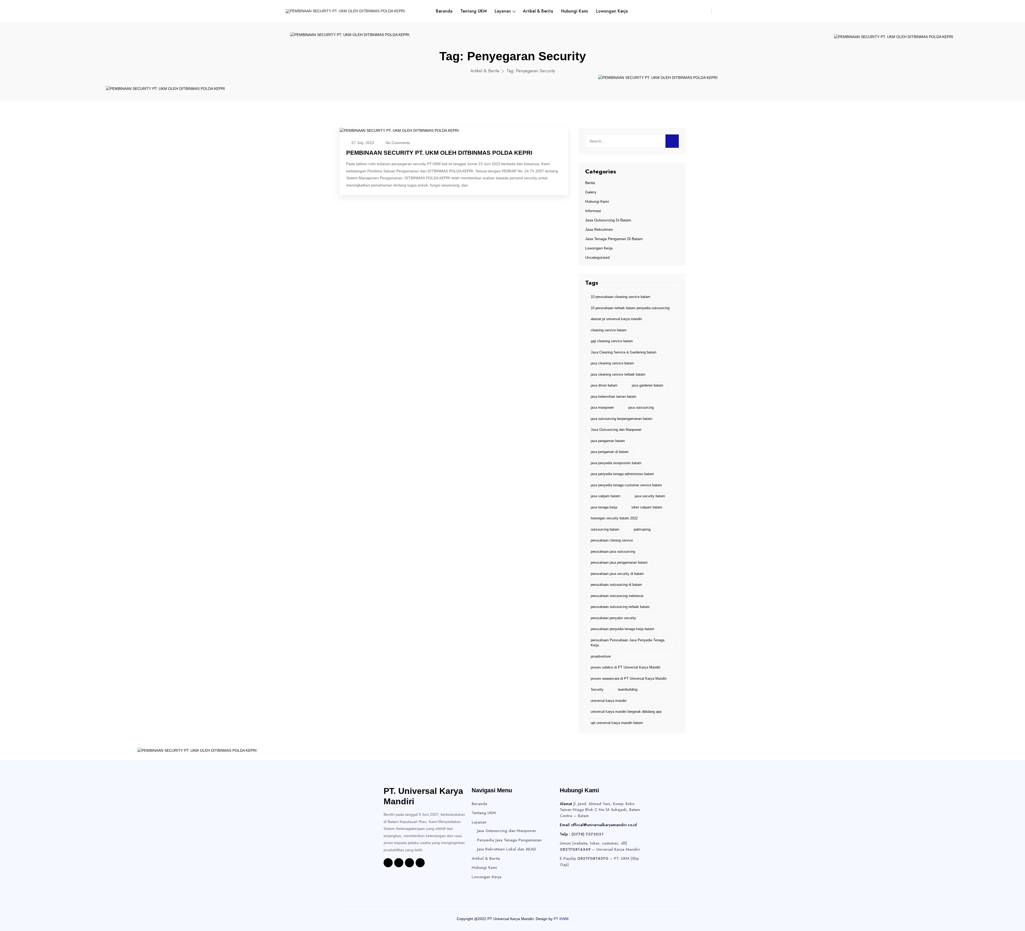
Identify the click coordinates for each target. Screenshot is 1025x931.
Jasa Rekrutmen (599, 229)
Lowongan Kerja (612, 11)
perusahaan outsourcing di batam (616, 585)
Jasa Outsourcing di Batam (608, 220)
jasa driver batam (604, 385)
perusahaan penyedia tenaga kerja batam (622, 629)
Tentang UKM (473, 11)
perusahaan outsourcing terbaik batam (620, 607)
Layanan (503, 11)
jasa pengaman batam (608, 441)
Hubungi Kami (574, 11)
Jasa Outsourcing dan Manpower (616, 430)
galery (590, 192)
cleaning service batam (608, 330)
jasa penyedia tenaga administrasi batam (622, 474)
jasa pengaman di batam (610, 452)
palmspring (642, 529)
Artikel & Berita (538, 11)
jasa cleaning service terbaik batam (618, 374)
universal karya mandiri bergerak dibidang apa (626, 712)
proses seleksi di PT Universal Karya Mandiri (625, 667)
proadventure (601, 656)
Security (597, 689)
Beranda (444, 11)
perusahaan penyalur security (613, 618)
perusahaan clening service (612, 540)
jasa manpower (602, 407)
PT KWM (561, 919)
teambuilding (627, 689)
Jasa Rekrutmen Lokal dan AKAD (506, 849)
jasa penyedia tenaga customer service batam (626, 485)
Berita (590, 183)
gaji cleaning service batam (612, 341)
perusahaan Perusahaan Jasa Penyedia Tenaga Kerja (627, 642)
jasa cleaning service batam (612, 363)
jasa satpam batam (605, 496)
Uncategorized (597, 257)
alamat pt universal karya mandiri (616, 319)
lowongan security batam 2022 (614, 518)
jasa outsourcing (641, 407)
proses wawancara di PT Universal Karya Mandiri (629, 679)
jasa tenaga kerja (604, 507)
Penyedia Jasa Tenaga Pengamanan (509, 840)
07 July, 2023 (363, 143)
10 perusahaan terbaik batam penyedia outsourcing (630, 308)
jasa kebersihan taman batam (613, 397)
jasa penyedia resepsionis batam (616, 463)
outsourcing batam (605, 529)
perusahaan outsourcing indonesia (617, 596)
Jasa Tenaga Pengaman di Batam (614, 239)
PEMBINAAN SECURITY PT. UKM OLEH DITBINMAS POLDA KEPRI (439, 152)
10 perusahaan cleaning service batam (620, 297)
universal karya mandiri (608, 701)
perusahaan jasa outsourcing (613, 552)
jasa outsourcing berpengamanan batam (621, 419)
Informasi (593, 211)
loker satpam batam (647, 507)
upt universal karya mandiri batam (617, 723)
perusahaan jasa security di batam (617, 574)
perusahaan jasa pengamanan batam (619, 562)
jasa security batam (650, 496)
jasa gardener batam (647, 385)
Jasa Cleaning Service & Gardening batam (623, 352)
